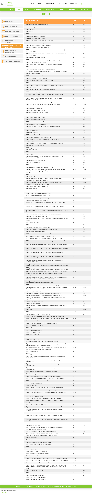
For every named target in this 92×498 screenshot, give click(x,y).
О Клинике (72, 9)
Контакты (82, 9)
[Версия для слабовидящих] (80, 4)
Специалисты (37, 9)
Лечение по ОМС (50, 9)
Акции (26, 9)
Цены (19, 9)
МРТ (5, 9)
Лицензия (4, 492)
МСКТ (11, 9)
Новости (62, 9)
